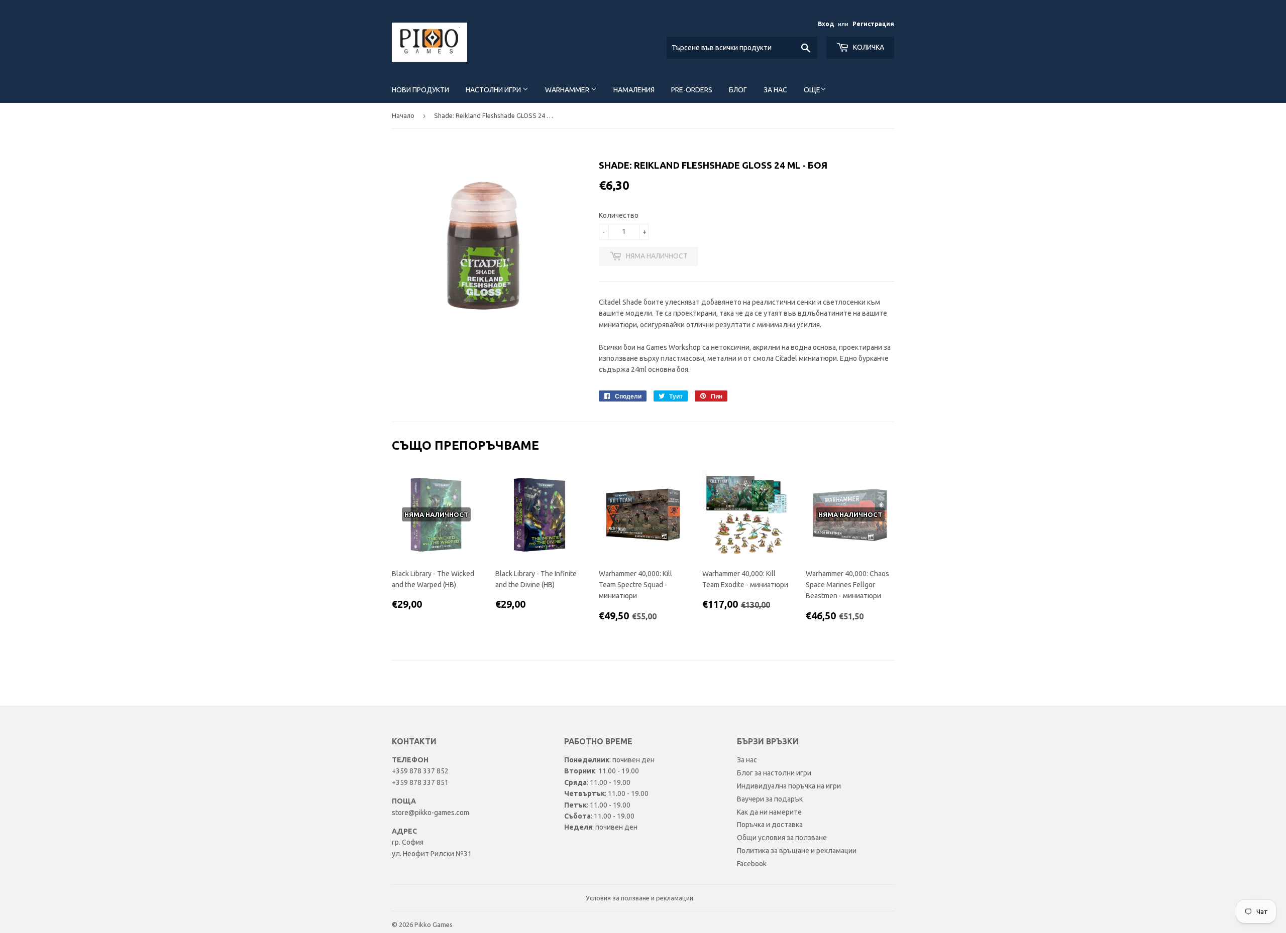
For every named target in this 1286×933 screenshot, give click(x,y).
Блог (738, 90)
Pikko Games (433, 924)
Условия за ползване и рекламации (639, 897)
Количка (867, 47)
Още (812, 90)
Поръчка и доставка (770, 825)
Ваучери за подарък (770, 799)
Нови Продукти (420, 90)
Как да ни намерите (769, 812)
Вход (826, 24)
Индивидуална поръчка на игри (789, 786)
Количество (618, 215)
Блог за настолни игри (774, 773)
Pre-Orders (691, 90)
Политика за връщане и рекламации (796, 851)
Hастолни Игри (494, 90)
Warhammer (568, 90)
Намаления (634, 90)
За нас (775, 90)
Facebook (752, 864)
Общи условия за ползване (782, 838)
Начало (403, 115)
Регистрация (873, 24)
